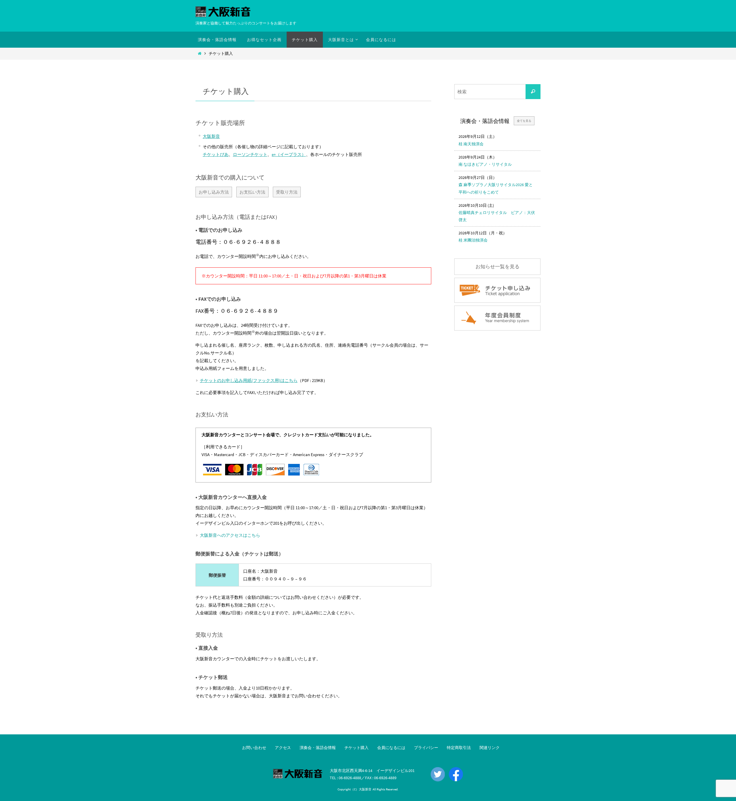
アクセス (283, 747)
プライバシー (426, 747)
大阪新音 (211, 136)
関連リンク (490, 747)
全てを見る (524, 121)
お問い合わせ (254, 747)
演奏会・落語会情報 (318, 747)
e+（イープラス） (289, 154)
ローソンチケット (250, 154)
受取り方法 (287, 192)
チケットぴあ (216, 154)
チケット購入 (356, 747)
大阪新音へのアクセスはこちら (230, 535)
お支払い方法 (252, 192)
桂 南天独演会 (471, 143)
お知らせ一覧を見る (498, 267)
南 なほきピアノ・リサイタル (485, 164)
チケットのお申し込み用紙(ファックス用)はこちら (249, 380)
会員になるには (391, 747)
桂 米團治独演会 (473, 240)
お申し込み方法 (214, 192)
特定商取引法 (459, 747)
